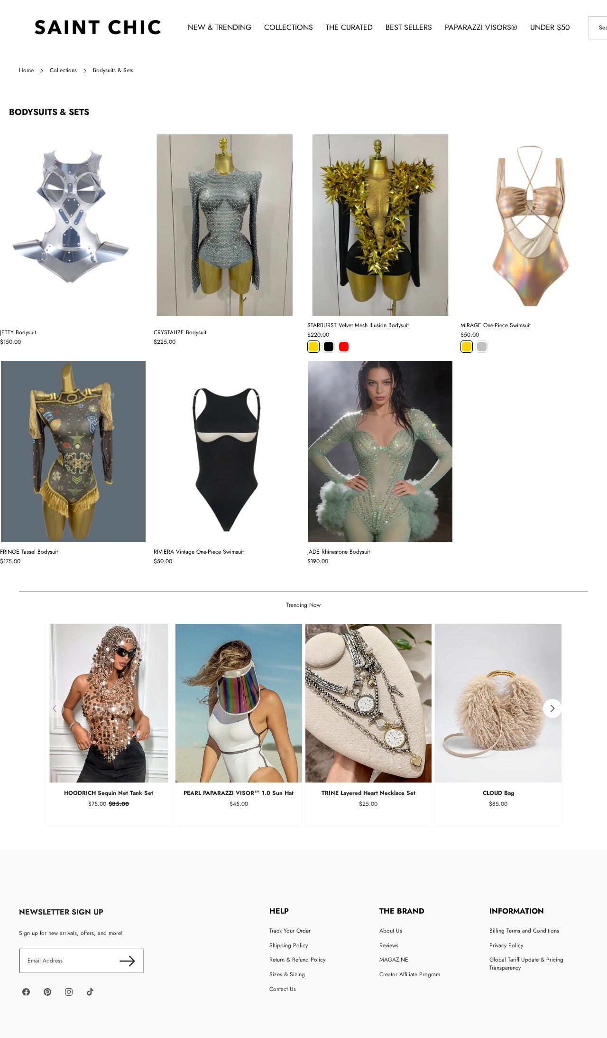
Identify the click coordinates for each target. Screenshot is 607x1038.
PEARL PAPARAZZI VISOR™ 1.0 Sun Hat (239, 793)
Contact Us (282, 989)
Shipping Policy (288, 945)
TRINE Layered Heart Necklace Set (368, 793)
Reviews (388, 945)
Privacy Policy (506, 945)
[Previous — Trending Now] (54, 708)
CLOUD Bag (498, 793)
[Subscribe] (127, 961)
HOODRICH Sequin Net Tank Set (108, 793)
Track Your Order (290, 930)
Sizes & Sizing (287, 974)
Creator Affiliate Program (409, 974)
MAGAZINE (393, 959)
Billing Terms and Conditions (524, 930)
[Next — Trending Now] (552, 708)
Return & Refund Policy (297, 959)
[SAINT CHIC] (97, 27)
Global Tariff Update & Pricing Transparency (526, 963)
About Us (390, 930)
